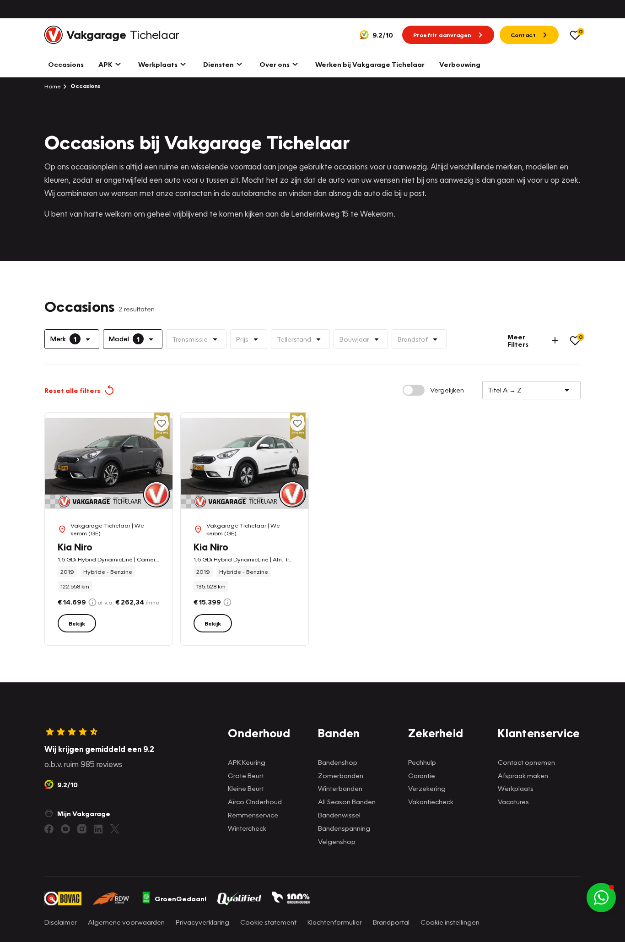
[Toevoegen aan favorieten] (161, 423)
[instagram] (81, 828)
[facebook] (49, 828)
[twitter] (114, 828)
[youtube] (65, 828)
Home (52, 86)
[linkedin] (98, 828)
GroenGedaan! (180, 898)
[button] (601, 897)
